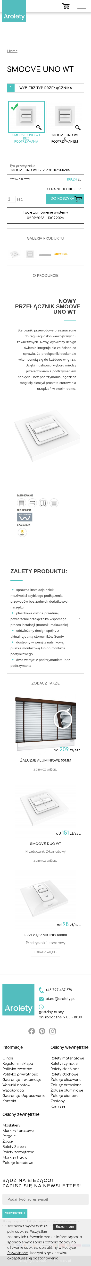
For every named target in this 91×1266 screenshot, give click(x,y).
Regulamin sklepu (17, 1064)
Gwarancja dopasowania (24, 1096)
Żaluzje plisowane (65, 1080)
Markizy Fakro (14, 1157)
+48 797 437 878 (59, 990)
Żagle (7, 1141)
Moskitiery (11, 1125)
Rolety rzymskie (63, 1064)
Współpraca (13, 1090)
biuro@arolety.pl (60, 999)
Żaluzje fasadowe (17, 1163)
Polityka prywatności (20, 1074)
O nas (7, 1058)
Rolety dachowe (64, 1074)
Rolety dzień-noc (64, 1069)
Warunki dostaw (16, 1085)
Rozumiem (65, 1227)
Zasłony (57, 1101)
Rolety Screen (14, 1147)
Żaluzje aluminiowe (66, 1090)
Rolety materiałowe (67, 1058)
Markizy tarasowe (17, 1131)
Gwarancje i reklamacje (21, 1080)
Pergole (9, 1136)
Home (12, 51)
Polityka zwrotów (17, 1069)
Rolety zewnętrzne (18, 1152)
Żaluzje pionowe (64, 1096)
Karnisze (57, 1106)
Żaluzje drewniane (65, 1085)
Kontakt (9, 1101)
